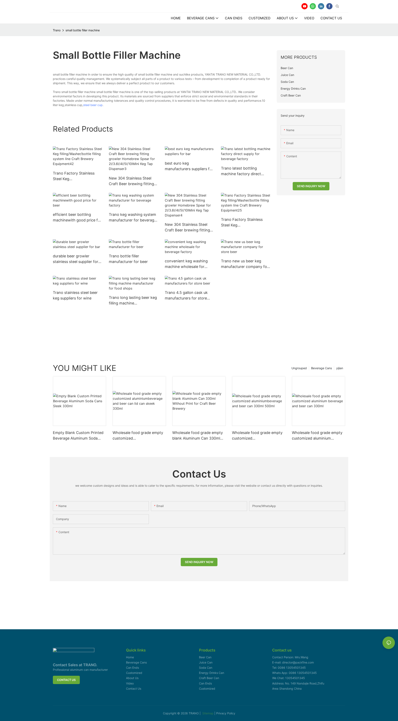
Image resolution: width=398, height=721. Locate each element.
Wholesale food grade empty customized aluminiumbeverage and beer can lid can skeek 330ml (138, 435)
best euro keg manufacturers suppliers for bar (189, 166)
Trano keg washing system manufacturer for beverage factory (132, 217)
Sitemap (208, 713)
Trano (57, 30)
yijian (339, 368)
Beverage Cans (321, 368)
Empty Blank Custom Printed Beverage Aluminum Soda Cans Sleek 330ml (78, 435)
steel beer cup (93, 105)
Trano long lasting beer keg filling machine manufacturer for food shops (133, 300)
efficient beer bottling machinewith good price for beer (77, 217)
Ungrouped (299, 368)
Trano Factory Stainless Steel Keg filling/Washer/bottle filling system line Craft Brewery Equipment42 (75, 176)
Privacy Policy (225, 713)
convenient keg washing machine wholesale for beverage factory (186, 264)
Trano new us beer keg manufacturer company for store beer (244, 264)
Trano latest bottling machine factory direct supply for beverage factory (245, 171)
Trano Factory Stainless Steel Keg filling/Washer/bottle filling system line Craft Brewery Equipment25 (244, 222)
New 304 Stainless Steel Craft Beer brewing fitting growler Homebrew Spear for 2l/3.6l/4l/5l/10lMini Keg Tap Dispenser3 (132, 181)
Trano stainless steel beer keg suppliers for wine (75, 295)
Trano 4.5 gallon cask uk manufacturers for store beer (186, 295)
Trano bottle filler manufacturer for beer (128, 259)
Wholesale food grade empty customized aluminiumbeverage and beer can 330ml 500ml (257, 435)
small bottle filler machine (83, 30)
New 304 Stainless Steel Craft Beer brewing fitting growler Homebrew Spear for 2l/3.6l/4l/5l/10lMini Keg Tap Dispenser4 (188, 227)
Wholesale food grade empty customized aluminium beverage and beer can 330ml (318, 435)
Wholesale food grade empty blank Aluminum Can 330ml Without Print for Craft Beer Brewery (197, 435)
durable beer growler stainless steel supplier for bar (75, 259)
